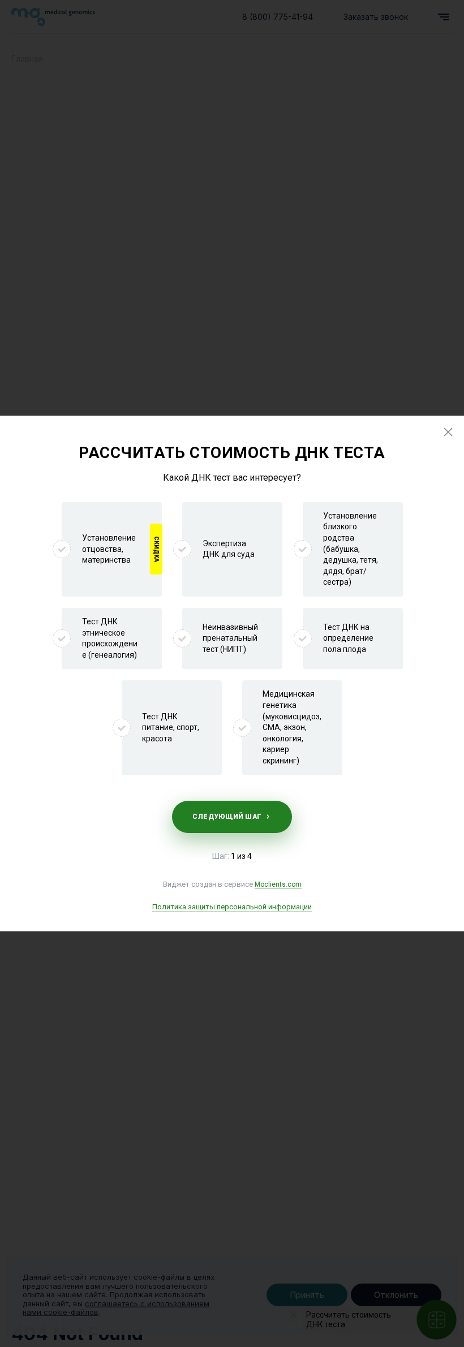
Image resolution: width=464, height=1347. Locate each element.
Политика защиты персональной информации (232, 907)
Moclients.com (278, 884)
